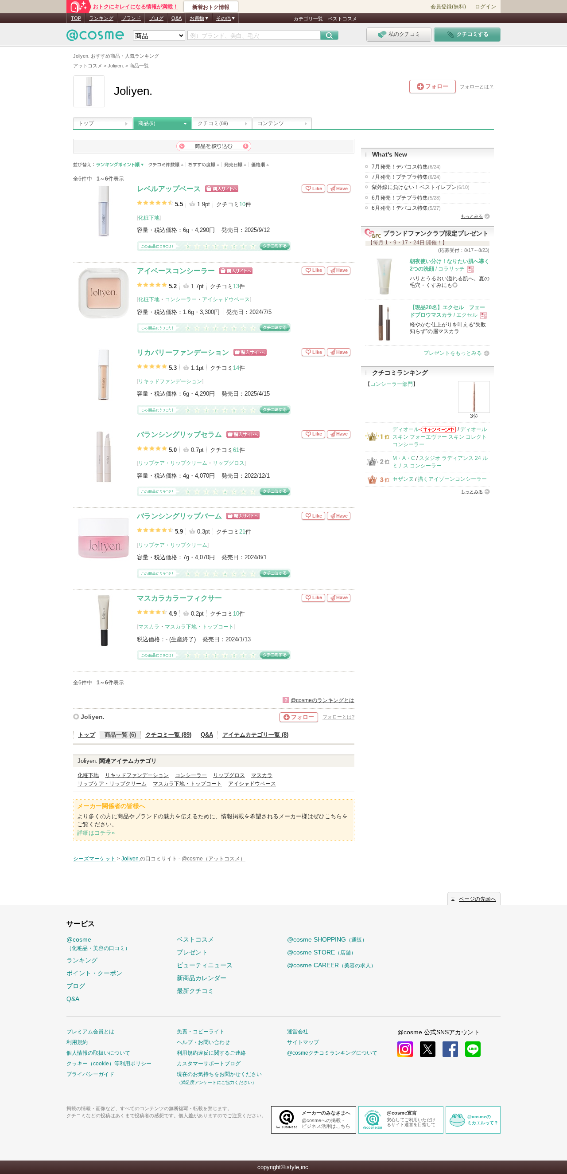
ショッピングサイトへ (221, 188)
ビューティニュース (205, 965)
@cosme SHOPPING (327, 939)
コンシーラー (181, 299)
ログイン (485, 7)
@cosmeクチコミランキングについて (332, 1053)
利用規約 (77, 1042)
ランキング (101, 18)
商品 (146, 123)
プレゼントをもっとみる (452, 353)
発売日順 (235, 164)
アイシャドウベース (226, 299)
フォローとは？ (477, 86)
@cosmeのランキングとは (322, 700)
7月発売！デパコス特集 (406, 167)
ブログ (156, 18)
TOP (76, 18)
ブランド (131, 18)
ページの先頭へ (477, 899)
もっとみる (472, 216)
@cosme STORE (321, 952)
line (473, 1049)
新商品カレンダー (201, 978)
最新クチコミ (195, 990)
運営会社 (297, 1032)
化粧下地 (148, 218)
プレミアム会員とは (90, 1032)
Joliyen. (93, 716)
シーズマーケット (94, 859)
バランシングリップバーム (179, 516)
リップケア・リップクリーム (172, 463)
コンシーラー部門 (391, 384)
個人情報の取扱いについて (98, 1053)
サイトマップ (303, 1042)
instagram (405, 1049)
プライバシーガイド (90, 1074)
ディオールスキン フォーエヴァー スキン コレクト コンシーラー (439, 437)
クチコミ (213, 123)
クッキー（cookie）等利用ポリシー (108, 1063)
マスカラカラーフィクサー (179, 598)
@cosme (98, 943)
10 (242, 204)
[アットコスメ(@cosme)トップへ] (95, 37)
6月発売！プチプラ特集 (406, 198)
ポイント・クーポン (94, 973)
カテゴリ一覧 (308, 18)
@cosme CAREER (331, 965)
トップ (86, 123)
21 (242, 531)
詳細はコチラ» (96, 832)
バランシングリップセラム (179, 434)
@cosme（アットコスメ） (213, 859)
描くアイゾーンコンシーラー (452, 479)
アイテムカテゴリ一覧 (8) (255, 734)
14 (236, 368)
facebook (450, 1049)
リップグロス (229, 463)
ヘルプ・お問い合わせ (203, 1042)
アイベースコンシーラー (176, 271)
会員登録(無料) (448, 7)
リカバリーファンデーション (183, 352)
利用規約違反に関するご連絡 (211, 1053)
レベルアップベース (169, 188)
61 (236, 450)
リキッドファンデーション (170, 381)
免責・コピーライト (201, 1032)
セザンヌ (403, 479)
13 (236, 286)
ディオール (405, 429)
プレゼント (192, 952)
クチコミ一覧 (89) (168, 734)
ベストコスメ (342, 18)
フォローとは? (338, 716)
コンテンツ (270, 123)
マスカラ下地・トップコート (199, 627)
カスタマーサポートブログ (209, 1063)
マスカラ (148, 627)
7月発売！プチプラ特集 (406, 177)
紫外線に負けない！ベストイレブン (421, 187)
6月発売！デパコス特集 (406, 208)
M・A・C (403, 458)
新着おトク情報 (210, 7)
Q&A (176, 18)
